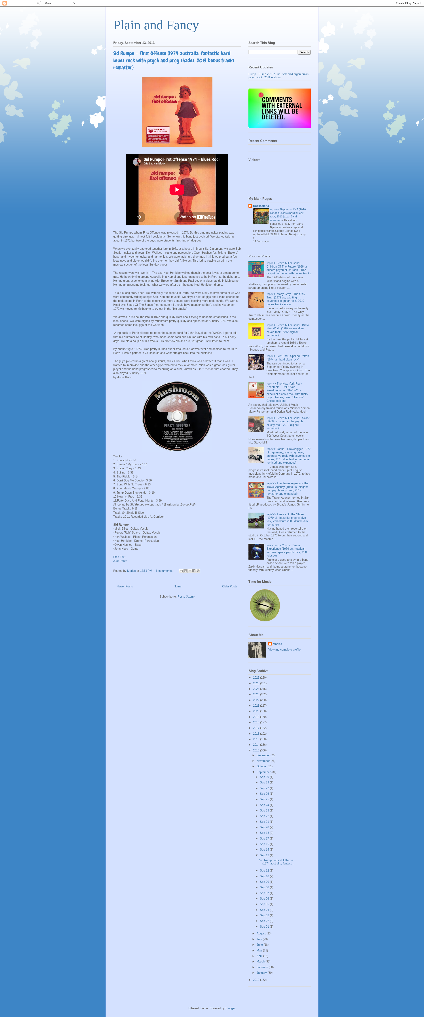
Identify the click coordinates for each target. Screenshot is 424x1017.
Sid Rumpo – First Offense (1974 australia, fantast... (276, 862)
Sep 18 (265, 832)
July (260, 939)
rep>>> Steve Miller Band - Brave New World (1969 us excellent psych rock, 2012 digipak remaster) (288, 330)
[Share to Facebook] (194, 571)
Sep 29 (265, 782)
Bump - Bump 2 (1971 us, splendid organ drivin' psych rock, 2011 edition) (278, 75)
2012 (256, 979)
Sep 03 (265, 915)
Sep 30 (265, 777)
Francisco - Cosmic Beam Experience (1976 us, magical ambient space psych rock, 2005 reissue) (287, 550)
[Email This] (181, 571)
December (264, 755)
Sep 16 (265, 844)
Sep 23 (265, 810)
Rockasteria (261, 206)
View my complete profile (284, 649)
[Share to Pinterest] (198, 571)
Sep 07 (265, 893)
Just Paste (120, 560)
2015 (256, 739)
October (262, 766)
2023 (256, 694)
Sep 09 (265, 881)
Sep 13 (265, 855)
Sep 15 (265, 849)
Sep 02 (265, 921)
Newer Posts (125, 586)
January (262, 972)
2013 (256, 750)
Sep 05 (265, 904)
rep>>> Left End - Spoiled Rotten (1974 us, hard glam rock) (288, 357)
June (260, 944)
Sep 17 (265, 838)
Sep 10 (265, 876)
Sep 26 (265, 793)
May (260, 950)
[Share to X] (189, 571)
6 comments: (165, 570)
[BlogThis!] (185, 571)
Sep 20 (265, 827)
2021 (256, 705)
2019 (256, 717)
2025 (256, 683)
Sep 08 (265, 887)
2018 (256, 722)
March (261, 961)
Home (177, 586)
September (264, 772)
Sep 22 (265, 816)
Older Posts (229, 586)
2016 (256, 733)
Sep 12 (265, 870)
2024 (256, 689)
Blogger (230, 1008)
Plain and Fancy (156, 25)
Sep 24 (265, 805)
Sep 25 (265, 799)
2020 (256, 711)
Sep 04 (265, 909)
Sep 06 (265, 898)
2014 (256, 744)
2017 (256, 728)
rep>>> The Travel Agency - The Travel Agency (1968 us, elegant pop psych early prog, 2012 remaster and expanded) (287, 488)
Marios (277, 643)
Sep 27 (265, 788)
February (263, 967)
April (260, 956)
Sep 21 (265, 821)
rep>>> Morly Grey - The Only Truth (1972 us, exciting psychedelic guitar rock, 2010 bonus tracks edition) (286, 299)
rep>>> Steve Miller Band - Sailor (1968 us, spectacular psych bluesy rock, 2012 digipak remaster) (288, 423)
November (264, 760)
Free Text (119, 557)
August (262, 933)
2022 (256, 700)
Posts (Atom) (186, 596)
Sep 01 (265, 926)
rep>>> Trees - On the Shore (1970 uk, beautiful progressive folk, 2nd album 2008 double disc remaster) (288, 519)
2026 (256, 677)
